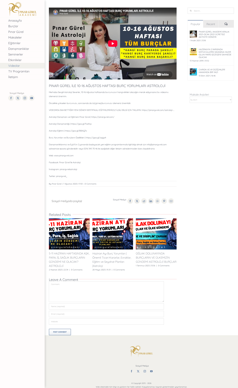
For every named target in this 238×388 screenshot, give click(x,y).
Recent (210, 24)
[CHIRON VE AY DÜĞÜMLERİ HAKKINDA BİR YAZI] (193, 70)
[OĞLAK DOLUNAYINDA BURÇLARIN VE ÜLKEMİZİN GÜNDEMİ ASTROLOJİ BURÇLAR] (156, 233)
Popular (195, 24)
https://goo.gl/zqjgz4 (96, 137)
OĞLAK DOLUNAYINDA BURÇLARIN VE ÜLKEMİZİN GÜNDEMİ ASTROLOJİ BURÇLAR (156, 257)
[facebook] (131, 371)
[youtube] (151, 371)
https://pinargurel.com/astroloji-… (158, 110)
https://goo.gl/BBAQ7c (76, 130)
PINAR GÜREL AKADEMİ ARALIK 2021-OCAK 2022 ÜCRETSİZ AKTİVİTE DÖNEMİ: (214, 34)
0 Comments (90, 184)
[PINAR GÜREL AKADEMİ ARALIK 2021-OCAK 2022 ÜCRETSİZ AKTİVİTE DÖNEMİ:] (193, 32)
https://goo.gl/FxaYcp (81, 124)
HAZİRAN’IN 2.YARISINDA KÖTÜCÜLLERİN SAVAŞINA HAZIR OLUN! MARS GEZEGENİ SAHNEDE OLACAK (215, 53)
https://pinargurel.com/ (102, 117)
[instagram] (144, 371)
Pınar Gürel (56, 184)
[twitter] (138, 371)
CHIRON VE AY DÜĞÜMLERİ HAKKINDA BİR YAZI (212, 71)
